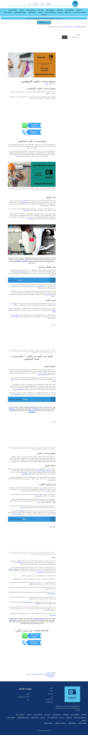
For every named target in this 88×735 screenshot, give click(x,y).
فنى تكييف (60, 12)
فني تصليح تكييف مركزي (50, 12)
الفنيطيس (52, 674)
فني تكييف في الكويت (48, 723)
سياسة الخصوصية (49, 699)
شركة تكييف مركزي (31, 10)
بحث (65, 37)
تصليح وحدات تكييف (50, 10)
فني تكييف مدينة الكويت (49, 675)
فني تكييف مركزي (8, 12)
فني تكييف (40, 12)
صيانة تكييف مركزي (12, 10)
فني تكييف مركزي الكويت (60, 723)
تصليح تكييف (78, 10)
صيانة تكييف (21, 10)
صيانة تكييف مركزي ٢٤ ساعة (79, 12)
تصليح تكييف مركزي (69, 10)
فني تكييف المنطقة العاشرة (20, 12)
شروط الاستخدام (49, 702)
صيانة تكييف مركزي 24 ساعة (21, 261)
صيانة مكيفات (68, 12)
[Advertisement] (31, 40)
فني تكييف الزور (51, 676)
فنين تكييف (44, 14)
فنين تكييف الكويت (72, 723)
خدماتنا (42, 4)
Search (78, 34)
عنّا (29, 4)
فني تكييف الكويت (32, 12)
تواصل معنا (35, 4)
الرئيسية (48, 4)
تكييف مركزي (41, 10)
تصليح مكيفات (60, 10)
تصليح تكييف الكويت (82, 723)
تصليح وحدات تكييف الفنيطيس (36, 674)
